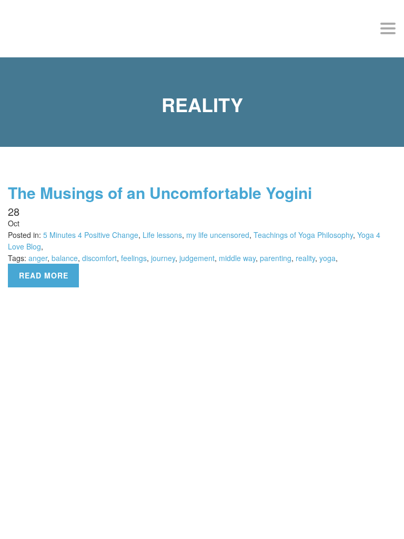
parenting (275, 258)
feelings (134, 258)
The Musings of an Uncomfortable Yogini (160, 192)
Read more (43, 275)
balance (65, 258)
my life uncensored (217, 234)
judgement (197, 258)
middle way (237, 258)
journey (163, 258)
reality (305, 258)
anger (37, 258)
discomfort (99, 258)
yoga (327, 258)
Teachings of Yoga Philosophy (303, 234)
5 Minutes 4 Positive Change (90, 234)
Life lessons (162, 234)
